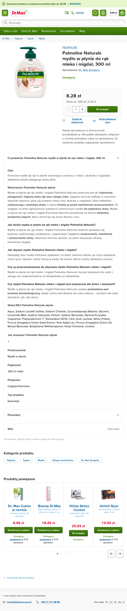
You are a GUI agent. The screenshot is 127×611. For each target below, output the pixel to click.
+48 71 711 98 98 (50, 602)
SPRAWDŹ (75, 3)
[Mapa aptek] (67, 13)
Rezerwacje (49, 31)
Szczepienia (67, 31)
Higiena (11, 460)
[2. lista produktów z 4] (62, 554)
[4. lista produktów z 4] (70, 554)
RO (119, 602)
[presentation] (19, 494)
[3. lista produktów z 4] (66, 554)
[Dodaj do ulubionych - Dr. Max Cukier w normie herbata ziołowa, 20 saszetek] (30, 486)
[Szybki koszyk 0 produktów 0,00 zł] (122, 13)
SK (115, 602)
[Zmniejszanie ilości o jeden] (69, 109)
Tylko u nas (10, 31)
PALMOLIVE (69, 47)
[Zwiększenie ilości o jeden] (82, 109)
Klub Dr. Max (29, 31)
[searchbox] (63, 23)
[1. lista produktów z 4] (57, 553)
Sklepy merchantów (62, 460)
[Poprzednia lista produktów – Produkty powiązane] (111, 554)
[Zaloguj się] (103, 13)
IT (124, 602)
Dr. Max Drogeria (89, 70)
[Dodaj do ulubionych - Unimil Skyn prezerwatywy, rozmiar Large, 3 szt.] (120, 486)
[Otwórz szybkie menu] (5, 13)
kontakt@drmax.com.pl (19, 602)
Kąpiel (26, 460)
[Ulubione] (95, 13)
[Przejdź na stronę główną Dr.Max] (19, 12)
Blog (82, 31)
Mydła (41, 460)
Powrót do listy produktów (20, 577)
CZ (111, 602)
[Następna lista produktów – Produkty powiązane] (119, 554)
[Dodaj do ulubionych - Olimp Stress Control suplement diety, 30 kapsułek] (90, 486)
